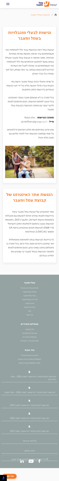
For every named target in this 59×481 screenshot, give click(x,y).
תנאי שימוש (29, 451)
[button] (7, 4)
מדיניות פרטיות (29, 441)
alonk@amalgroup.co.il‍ (34, 122)
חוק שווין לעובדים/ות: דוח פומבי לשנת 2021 (29, 431)
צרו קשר (9, 476)
